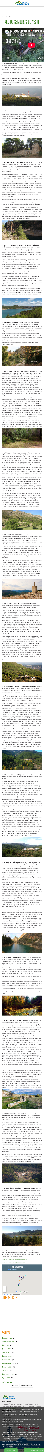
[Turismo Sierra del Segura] (22, 3)
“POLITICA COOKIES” (32, 1444)
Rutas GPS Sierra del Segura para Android (14, 1259)
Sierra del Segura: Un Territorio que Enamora (17, 1315)
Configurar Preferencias (34, 1450)
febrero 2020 (7, 1356)
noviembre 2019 (9, 1363)
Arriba (16, 1386)
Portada (4, 16)
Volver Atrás (27, 1386)
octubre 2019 (7, 1367)
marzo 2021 (7, 1349)
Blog (10, 16)
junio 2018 (6, 1378)
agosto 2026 (7, 1338)
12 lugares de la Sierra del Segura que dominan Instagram (22, 1324)
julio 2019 (6, 1370)
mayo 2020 (7, 1352)
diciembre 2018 (8, 1374)
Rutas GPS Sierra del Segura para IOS (13, 1262)
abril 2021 (6, 1345)
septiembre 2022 (9, 1342)
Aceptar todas (11, 1450)
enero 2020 (7, 1360)
